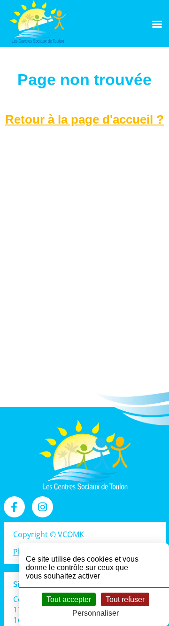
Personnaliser (95, 613)
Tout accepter (68, 599)
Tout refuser (125, 599)
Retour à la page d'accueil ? (84, 119)
